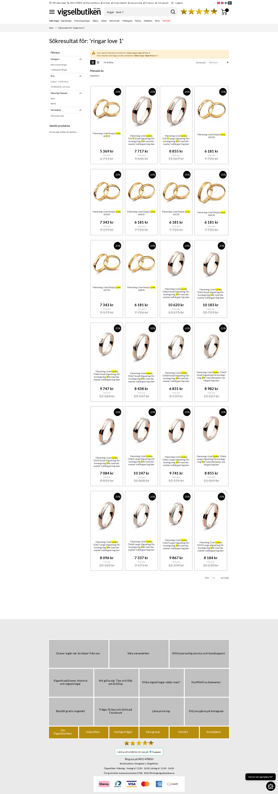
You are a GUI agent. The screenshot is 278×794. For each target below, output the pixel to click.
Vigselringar (66, 20)
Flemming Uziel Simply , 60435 (141, 213)
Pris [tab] (53, 76)
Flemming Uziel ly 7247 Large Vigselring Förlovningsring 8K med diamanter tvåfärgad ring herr (176, 139)
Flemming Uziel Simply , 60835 (141, 288)
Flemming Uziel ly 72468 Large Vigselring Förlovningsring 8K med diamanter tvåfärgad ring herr (141, 545)
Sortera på (200, 62)
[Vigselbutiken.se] (79, 12)
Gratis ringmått (120, 3)
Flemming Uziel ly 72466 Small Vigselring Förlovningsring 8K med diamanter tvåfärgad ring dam (107, 375)
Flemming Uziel (57, 116)
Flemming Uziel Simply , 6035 (107, 134)
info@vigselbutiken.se (163, 773)
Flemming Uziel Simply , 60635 (211, 213)
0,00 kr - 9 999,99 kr (59, 81)
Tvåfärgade (127, 20)
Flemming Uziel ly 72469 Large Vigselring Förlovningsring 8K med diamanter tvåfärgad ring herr (176, 544)
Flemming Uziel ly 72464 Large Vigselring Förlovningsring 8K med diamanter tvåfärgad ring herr (141, 460)
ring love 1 (94, 75)
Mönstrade (114, 20)
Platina (138, 20)
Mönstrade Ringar (59, 64)
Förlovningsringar (82, 20)
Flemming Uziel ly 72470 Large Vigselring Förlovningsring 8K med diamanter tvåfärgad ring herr (211, 546)
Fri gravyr (150, 3)
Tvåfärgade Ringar (59, 69)
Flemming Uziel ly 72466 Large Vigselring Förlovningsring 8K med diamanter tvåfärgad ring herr (211, 460)
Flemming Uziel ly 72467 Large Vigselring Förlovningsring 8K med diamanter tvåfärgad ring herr (107, 546)
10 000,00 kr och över (60, 87)
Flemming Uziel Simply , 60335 (107, 213)
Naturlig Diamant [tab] (59, 93)
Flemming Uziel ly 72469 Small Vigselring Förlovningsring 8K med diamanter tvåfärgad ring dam (211, 376)
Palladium (148, 20)
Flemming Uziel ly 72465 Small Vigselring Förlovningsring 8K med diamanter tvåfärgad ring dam (210, 293)
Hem (51, 28)
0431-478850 (76, 3)
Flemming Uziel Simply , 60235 (211, 136)
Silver (157, 20)
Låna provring (136, 3)
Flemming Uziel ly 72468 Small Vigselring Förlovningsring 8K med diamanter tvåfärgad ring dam (176, 376)
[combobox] (140, 11)
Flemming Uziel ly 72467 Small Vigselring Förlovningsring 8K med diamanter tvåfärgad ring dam (141, 377)
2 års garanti (163, 3)
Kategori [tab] (55, 59)
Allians (95, 20)
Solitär (104, 20)
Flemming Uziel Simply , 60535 (176, 213)
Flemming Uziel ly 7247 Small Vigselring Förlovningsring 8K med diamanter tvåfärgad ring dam (141, 139)
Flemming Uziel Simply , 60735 (107, 288)
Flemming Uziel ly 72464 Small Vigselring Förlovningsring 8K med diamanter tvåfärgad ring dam (176, 292)
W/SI (53, 98)
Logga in (179, 3)
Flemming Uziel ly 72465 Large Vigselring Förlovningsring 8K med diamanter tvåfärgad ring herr (176, 460)
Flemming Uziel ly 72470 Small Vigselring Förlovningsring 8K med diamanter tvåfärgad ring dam (107, 461)
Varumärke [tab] (56, 110)
